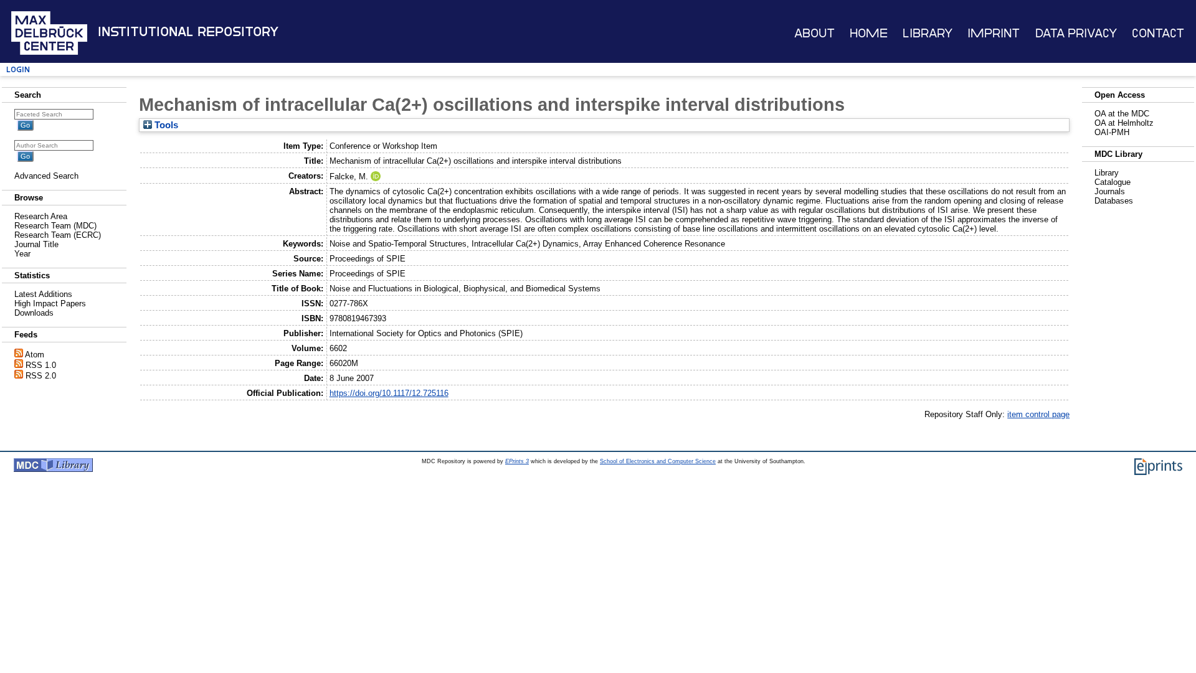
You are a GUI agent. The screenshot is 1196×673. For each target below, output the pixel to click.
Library (927, 33)
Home (869, 33)
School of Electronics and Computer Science (658, 461)
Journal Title (36, 244)
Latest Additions (43, 294)
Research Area (40, 216)
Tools (165, 125)
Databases (1113, 200)
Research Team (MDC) (55, 225)
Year (22, 253)
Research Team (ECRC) (57, 235)
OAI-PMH (1111, 132)
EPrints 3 (517, 461)
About (814, 33)
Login (18, 69)
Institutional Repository (188, 32)
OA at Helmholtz (1124, 123)
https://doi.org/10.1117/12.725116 (389, 393)
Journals (1109, 191)
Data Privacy (1076, 33)
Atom (34, 354)
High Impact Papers (50, 303)
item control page (1038, 414)
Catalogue (1112, 182)
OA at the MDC (1121, 113)
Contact (1158, 33)
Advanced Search (46, 176)
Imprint (993, 33)
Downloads (34, 313)
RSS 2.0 (41, 375)
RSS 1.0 (41, 365)
